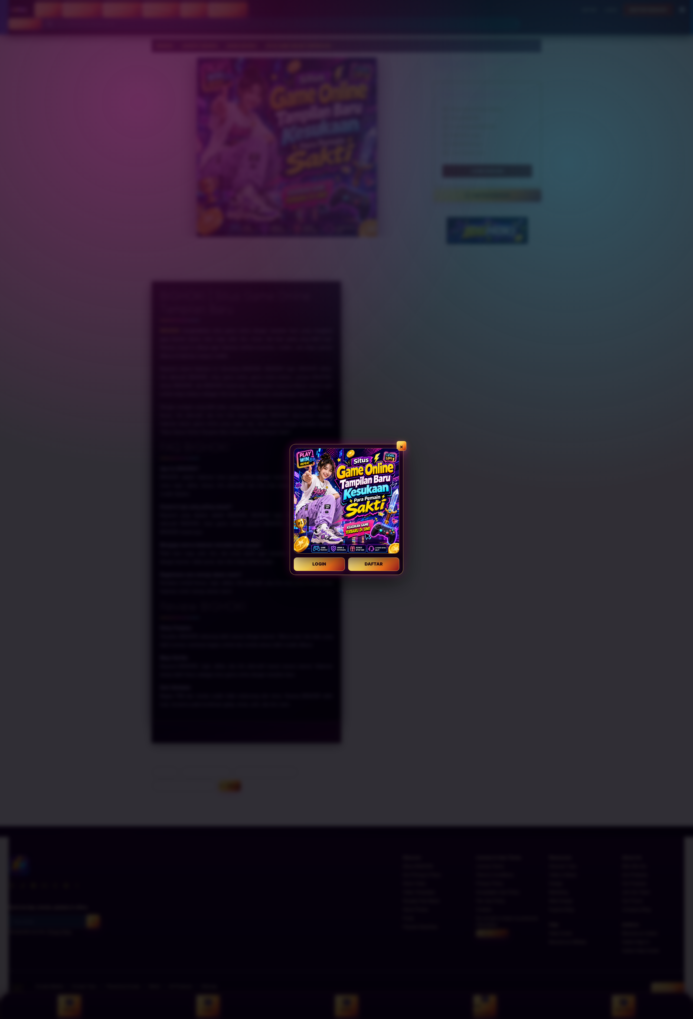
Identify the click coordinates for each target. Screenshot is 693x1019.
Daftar (374, 564)
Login (319, 564)
